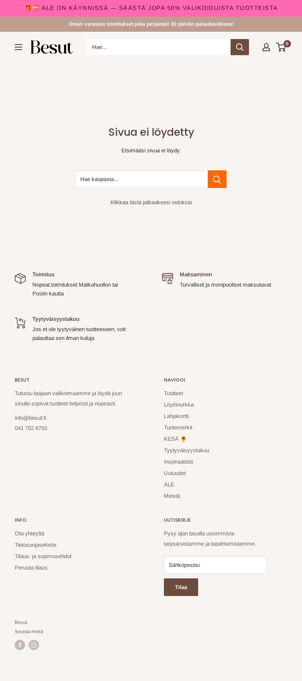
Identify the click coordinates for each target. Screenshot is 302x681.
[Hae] (240, 47)
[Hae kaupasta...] (217, 179)
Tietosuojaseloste (35, 545)
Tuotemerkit (178, 427)
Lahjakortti (176, 416)
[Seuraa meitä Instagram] (34, 645)
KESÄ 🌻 (175, 439)
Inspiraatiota (178, 461)
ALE (169, 484)
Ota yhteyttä (29, 533)
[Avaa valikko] (18, 47)
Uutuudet (175, 473)
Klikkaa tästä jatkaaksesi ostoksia (151, 202)
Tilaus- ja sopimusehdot (43, 556)
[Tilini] (266, 47)
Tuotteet (173, 393)
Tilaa (181, 587)
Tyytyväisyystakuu (186, 450)
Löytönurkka (179, 404)
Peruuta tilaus (31, 567)
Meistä (172, 496)
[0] (281, 47)
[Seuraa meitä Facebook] (20, 645)
